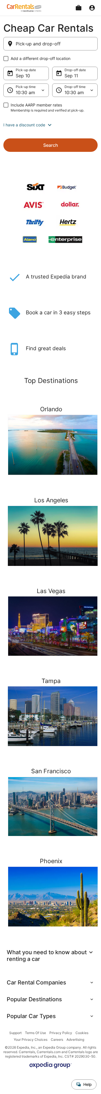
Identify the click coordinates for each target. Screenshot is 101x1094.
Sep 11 (71, 75)
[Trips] (78, 8)
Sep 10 (23, 75)
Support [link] (15, 1033)
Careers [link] (57, 1039)
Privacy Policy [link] (60, 1033)
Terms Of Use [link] (35, 1033)
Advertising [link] (75, 1039)
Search (50, 145)
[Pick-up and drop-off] (50, 43)
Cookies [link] (81, 1033)
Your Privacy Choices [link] (30, 1039)
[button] (50, 125)
